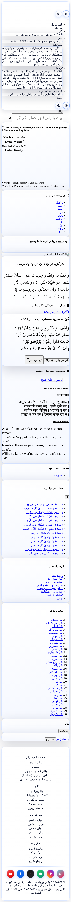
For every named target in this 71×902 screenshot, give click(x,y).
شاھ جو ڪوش (35, 799)
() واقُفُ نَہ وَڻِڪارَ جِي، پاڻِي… (43, 524)
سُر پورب (57, 675)
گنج (61, 31)
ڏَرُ (61, 212)
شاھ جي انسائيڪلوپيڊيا (50, 91)
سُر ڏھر (58, 684)
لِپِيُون (60, 37)
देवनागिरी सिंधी (16, 41)
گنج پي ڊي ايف (49, 34)
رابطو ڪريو (35, 861)
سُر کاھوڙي (56, 668)
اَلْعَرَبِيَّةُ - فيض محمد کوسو (26, 81)
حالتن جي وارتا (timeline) (35, 775)
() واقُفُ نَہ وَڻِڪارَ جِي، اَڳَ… (44, 512)
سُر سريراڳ (56, 629)
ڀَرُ (61, 221)
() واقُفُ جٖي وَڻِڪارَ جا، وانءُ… (42, 508)
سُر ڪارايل (56, 714)
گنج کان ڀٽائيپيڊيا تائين (35, 795)
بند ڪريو (64, 731)
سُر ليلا (59, 681)
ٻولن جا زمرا (35, 836)
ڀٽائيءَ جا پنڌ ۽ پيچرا (35, 770)
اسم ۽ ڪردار (13, 94)
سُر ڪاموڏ (57, 711)
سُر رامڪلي (56, 671)
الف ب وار (57, 24)
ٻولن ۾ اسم (35, 819)
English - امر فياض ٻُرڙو (48, 71)
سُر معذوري (56, 645)
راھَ (61, 231)
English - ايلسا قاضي (22, 71)
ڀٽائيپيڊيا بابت (35, 791)
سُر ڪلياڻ (57, 619)
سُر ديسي (57, 649)
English (58, 475)
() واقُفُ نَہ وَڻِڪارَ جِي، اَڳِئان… (43, 516)
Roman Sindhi (32, 41)
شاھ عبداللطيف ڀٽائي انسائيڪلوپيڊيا (42, 94)
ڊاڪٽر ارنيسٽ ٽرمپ (50, 48)
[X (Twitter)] (30, 874)
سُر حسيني (56, 655)
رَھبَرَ (60, 228)
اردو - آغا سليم (25, 87)
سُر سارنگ (56, 639)
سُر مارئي (57, 707)
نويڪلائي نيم (36, 857)
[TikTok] (60, 874)
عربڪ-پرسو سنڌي (51, 41)
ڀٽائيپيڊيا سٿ (35, 848)
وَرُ (61, 225)
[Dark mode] (58, 14)
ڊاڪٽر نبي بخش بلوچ (46, 64)
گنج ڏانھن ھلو (34, 360)
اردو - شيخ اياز (41, 87)
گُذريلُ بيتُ (62, 311)
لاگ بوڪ (35, 852)
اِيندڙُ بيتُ (50, 311)
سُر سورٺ (56, 658)
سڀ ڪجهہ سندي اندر (50, 585)
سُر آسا (58, 697)
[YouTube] (10, 874)
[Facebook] (20, 874)
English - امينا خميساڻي (26, 74)
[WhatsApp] (40, 874)
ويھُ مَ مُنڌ (57, 575)
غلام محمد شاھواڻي (30, 51)
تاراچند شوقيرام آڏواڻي (23, 48)
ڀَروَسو (59, 218)
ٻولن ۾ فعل (35, 828)
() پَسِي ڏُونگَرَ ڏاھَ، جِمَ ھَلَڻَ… (44, 549)
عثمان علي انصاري (30, 61)
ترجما (59, 67)
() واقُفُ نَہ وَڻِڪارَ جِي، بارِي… (43, 520)
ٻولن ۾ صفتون (35, 824)
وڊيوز (60, 97)
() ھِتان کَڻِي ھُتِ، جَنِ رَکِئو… (44, 553)
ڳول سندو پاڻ (55, 578)
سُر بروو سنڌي (54, 662)
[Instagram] (50, 874)
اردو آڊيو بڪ (35, 803)
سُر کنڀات (57, 626)
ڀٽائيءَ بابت (35, 762)
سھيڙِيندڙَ (57, 44)
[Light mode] (66, 14)
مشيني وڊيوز (35, 808)
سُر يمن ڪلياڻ (54, 623)
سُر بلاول (57, 678)
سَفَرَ (60, 208)
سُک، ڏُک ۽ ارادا (54, 581)
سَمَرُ (60, 205)
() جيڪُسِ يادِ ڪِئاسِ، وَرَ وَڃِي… (42, 504)
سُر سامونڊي (55, 632)
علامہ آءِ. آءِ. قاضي (24, 54)
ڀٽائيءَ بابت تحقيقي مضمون (35, 779)
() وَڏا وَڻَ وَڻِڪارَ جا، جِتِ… (45, 532)
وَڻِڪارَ (59, 202)
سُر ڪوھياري (55, 652)
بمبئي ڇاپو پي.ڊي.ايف (28, 34)
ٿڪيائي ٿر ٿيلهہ (54, 594)
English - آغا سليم (31, 77)
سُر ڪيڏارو (56, 642)
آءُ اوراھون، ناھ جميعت (50, 588)
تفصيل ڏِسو (63, 739)
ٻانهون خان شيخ (51, 379)
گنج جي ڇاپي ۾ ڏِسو (58, 360)
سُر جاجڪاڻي (55, 688)
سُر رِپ (58, 694)
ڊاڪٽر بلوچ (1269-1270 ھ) (29, 58)
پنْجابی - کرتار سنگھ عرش (34, 84)
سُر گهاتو (58, 701)
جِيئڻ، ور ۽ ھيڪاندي (51, 591)
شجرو (35, 766)
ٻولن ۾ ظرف (35, 832)
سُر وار (59, 27)
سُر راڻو (58, 665)
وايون (59, 598)
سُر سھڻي (57, 636)
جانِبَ (60, 215)
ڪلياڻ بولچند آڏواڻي (45, 54)
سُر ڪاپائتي (56, 691)
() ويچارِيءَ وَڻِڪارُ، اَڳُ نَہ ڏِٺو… (43, 528)
